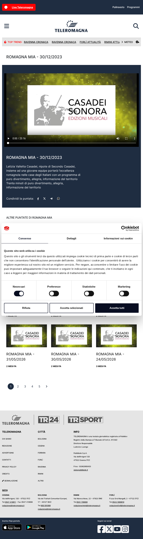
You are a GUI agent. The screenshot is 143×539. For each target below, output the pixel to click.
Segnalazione (11, 481)
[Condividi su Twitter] (44, 198)
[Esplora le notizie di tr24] (6, 26)
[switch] (54, 293)
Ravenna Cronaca (36, 42)
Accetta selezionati (71, 307)
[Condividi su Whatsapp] (58, 198)
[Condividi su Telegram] (51, 198)
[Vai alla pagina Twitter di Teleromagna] (109, 529)
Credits (5, 474)
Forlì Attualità (90, 42)
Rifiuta (26, 307)
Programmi (133, 7)
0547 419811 (10, 502)
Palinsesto (118, 7)
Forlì (40, 460)
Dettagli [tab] (71, 238)
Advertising (8, 453)
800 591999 (46, 505)
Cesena (41, 446)
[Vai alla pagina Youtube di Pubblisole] (117, 532)
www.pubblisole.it (81, 470)
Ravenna (42, 467)
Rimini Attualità (115, 42)
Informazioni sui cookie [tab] (118, 238)
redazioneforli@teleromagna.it (122, 505)
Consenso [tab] (24, 238)
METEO (128, 42)
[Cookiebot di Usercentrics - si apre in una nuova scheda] (123, 228)
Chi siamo (6, 439)
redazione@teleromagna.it (13, 505)
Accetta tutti (117, 307)
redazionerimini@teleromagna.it (87, 505)
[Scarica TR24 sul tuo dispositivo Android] (36, 527)
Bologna (42, 439)
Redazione (7, 446)
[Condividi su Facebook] (38, 198)
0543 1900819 (118, 502)
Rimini (40, 474)
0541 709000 (82, 502)
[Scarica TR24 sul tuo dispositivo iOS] (12, 527)
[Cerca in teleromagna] (136, 26)
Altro (41, 481)
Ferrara (42, 453)
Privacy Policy (9, 467)
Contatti (6, 460)
